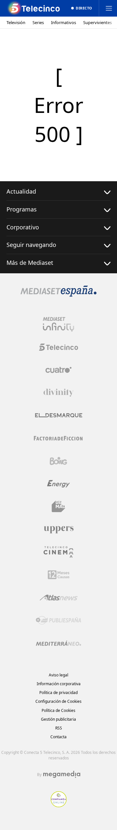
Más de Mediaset (29, 262)
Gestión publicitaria (58, 719)
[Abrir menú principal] (109, 8)
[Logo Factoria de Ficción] (58, 438)
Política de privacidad (58, 692)
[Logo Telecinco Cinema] (58, 552)
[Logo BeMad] (58, 506)
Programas (21, 209)
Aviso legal (58, 675)
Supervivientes (97, 22)
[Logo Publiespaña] (58, 620)
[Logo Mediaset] (59, 294)
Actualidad (21, 191)
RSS (58, 728)
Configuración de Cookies (58, 701)
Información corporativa (59, 684)
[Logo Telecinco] (58, 347)
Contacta (58, 737)
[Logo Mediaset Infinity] (58, 324)
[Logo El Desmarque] (58, 415)
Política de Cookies (58, 710)
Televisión (15, 22)
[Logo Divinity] (58, 393)
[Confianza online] (59, 805)
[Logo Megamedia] (61, 774)
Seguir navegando (31, 245)
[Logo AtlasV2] (59, 597)
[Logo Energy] (58, 484)
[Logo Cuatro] (59, 370)
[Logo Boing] (58, 461)
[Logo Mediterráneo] (58, 643)
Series (38, 22)
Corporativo (22, 227)
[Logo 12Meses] (59, 574)
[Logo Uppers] (58, 529)
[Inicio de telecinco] (34, 8)
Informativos (63, 22)
